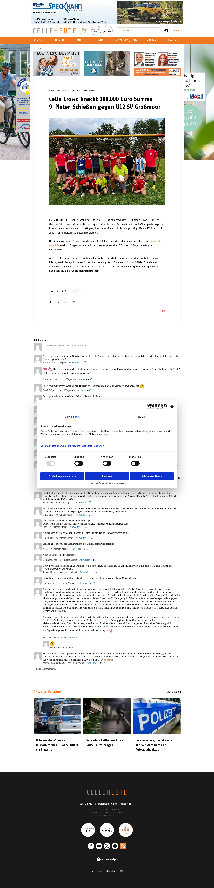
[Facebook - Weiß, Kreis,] (91, 846)
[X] (107, 846)
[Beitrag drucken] (73, 301)
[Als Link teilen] (65, 301)
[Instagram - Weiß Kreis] (115, 846)
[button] (102, 40)
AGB (121, 871)
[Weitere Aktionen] (163, 90)
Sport (52, 291)
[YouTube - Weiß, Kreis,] (99, 846)
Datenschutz (111, 871)
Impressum (96, 871)
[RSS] (123, 846)
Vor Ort (79, 291)
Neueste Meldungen (65, 291)
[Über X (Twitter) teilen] (58, 301)
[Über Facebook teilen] (50, 301)
